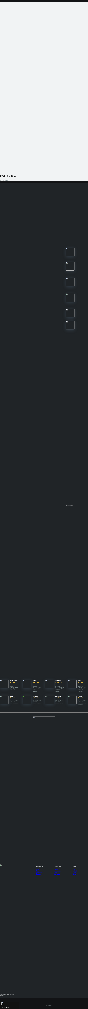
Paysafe (38, 874)
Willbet (80, 696)
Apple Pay (39, 872)
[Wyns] (70, 301)
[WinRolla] (49, 703)
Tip (73, 874)
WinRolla (58, 696)
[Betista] (70, 270)
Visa (37, 871)
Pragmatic (57, 874)
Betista (35, 680)
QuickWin (58, 680)
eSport (74, 872)
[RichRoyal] (70, 329)
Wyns (79, 680)
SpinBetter (13, 680)
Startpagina (6, 1007)
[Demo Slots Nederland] (9, 1004)
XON (11, 696)
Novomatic (57, 871)
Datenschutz (50, 1005)
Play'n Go (57, 872)
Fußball (75, 871)
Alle (74, 869)
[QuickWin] (70, 285)
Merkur (56, 869)
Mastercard (39, 869)
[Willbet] (72, 703)
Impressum (50, 1003)
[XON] (70, 317)
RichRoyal (36, 696)
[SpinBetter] (70, 255)
